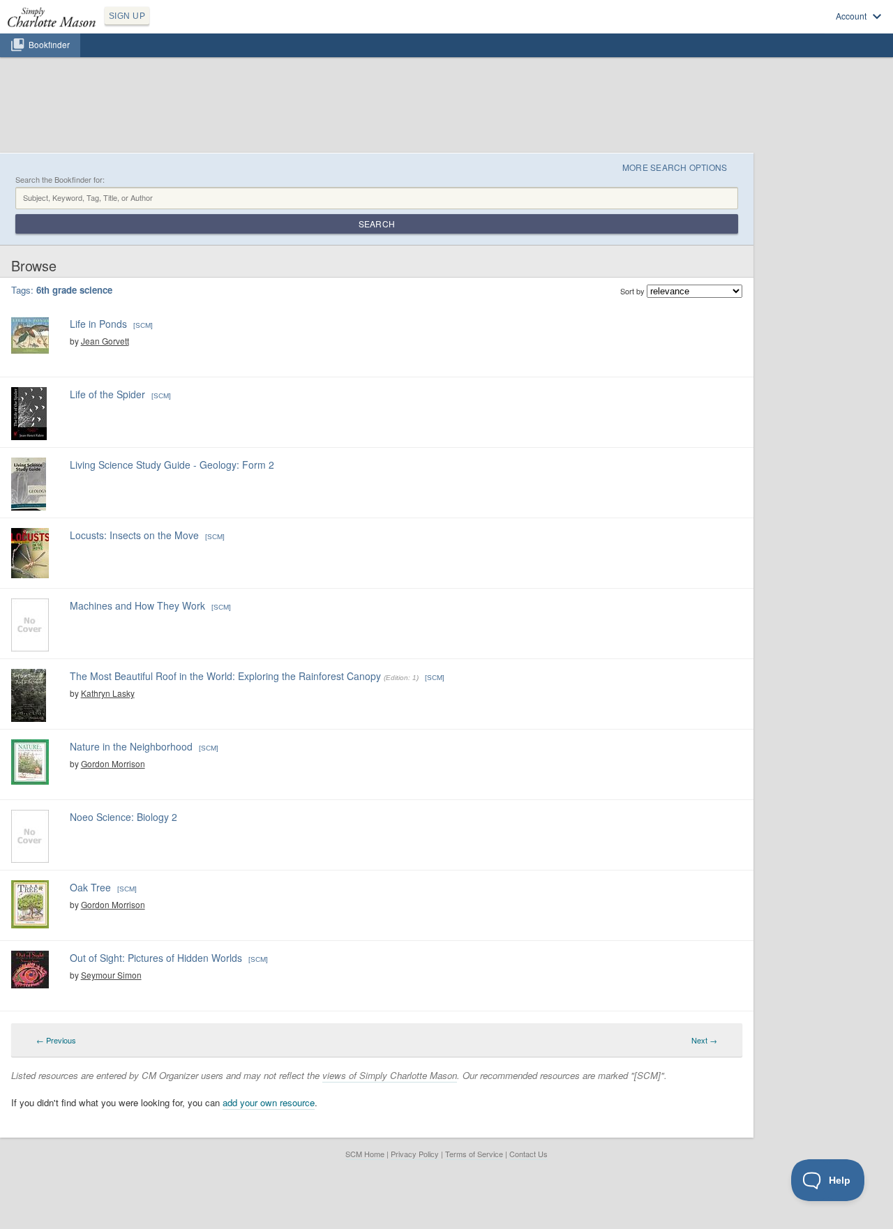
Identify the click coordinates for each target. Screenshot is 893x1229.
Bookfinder (49, 44)
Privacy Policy (415, 1153)
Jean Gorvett (105, 341)
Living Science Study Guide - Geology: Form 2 (172, 465)
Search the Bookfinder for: (60, 179)
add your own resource (269, 1102)
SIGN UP (127, 16)
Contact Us (528, 1153)
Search (377, 223)
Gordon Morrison (113, 763)
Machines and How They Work (137, 605)
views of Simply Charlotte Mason (389, 1075)
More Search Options (675, 167)
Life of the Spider (107, 394)
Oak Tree (90, 887)
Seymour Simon (111, 975)
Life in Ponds (98, 324)
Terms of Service (474, 1153)
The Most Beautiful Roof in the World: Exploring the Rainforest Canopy (225, 676)
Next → (704, 1040)
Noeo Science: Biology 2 (123, 817)
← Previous (56, 1040)
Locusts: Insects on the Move (134, 535)
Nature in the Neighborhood (131, 746)
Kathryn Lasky (108, 693)
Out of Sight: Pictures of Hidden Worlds (156, 958)
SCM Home (364, 1153)
